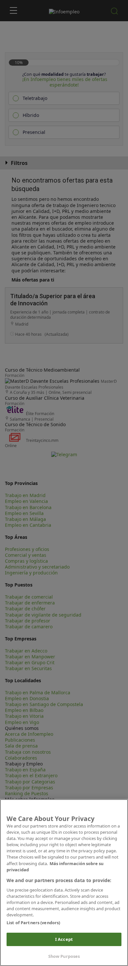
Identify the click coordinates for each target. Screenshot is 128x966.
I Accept (64, 939)
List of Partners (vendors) (33, 923)
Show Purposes (64, 956)
